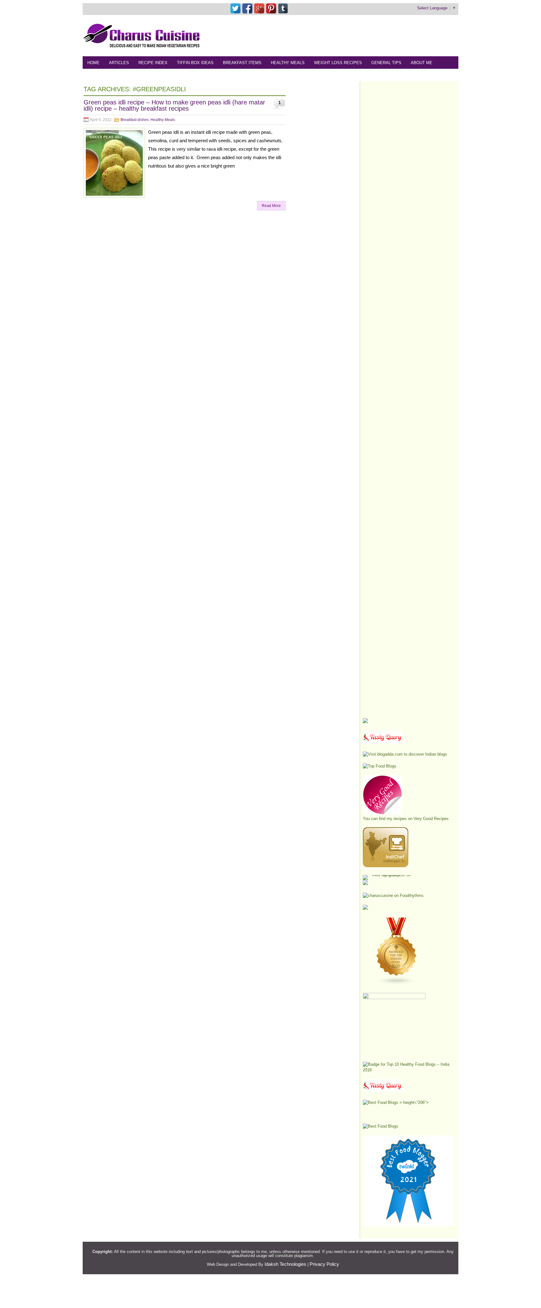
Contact (128, 75)
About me (421, 62)
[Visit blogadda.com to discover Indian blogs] (405, 754)
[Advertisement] (344, 35)
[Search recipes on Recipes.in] (379, 766)
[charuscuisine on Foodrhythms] (393, 895)
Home (93, 62)
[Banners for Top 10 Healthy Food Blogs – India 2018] (408, 1070)
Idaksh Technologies (285, 1264)
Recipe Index (152, 62)
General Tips (386, 62)
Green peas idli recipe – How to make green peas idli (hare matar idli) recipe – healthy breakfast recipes (174, 105)
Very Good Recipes (431, 818)
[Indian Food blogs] (396, 983)
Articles (119, 62)
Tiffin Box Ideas (195, 62)
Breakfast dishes (135, 120)
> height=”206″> (413, 1102)
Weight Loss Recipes (338, 62)
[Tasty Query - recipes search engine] (382, 742)
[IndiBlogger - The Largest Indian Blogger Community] (385, 865)
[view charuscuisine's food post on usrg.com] (389, 875)
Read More (271, 206)
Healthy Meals (288, 62)
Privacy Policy (324, 1264)
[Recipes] (382, 1090)
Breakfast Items (242, 62)
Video (153, 75)
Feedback (98, 75)
